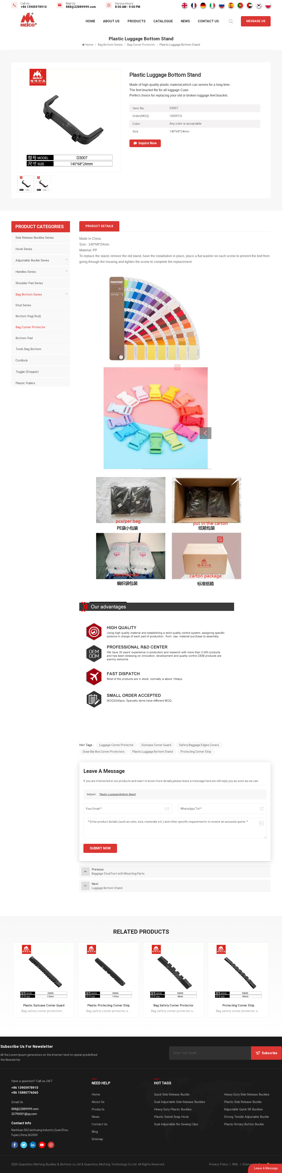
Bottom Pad (24, 338)
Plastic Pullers (25, 383)
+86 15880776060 (24, 1092)
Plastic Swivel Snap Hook (171, 1117)
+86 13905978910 (34, 6)
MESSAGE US (255, 21)
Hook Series (23, 249)
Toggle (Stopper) (27, 372)
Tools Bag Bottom (28, 349)
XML (235, 1164)
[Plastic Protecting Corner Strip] (44, 973)
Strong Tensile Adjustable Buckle (246, 1117)
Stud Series (23, 305)
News (185, 21)
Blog (95, 1132)
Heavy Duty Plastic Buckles (173, 1109)
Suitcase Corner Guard (156, 745)
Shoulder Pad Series (29, 283)
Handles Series (25, 272)
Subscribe (269, 1053)
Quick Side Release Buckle (172, 1094)
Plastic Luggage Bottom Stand (152, 751)
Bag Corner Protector (141, 44)
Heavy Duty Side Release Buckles (246, 1094)
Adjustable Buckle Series (32, 260)
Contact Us (208, 21)
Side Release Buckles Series (34, 238)
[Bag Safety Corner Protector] (109, 973)
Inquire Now (148, 143)
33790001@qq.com (24, 1114)
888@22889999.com (81, 6)
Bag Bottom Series (110, 44)
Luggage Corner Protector (116, 745)
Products (137, 21)
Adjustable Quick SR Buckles (243, 1109)
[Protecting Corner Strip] (173, 973)
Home (90, 21)
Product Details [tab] (99, 226)
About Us (111, 21)
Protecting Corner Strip (196, 751)
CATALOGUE (163, 21)
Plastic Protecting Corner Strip (44, 1005)
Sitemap (97, 1139)
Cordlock (21, 360)
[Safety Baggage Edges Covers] (238, 973)
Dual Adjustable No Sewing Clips (176, 1124)
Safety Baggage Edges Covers (199, 745)
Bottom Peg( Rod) (28, 316)
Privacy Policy (218, 1164)
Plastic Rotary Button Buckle (244, 1124)
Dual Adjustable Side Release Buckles (179, 1102)
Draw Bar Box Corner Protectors (103, 751)
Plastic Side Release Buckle (243, 1102)
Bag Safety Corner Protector (109, 1005)
